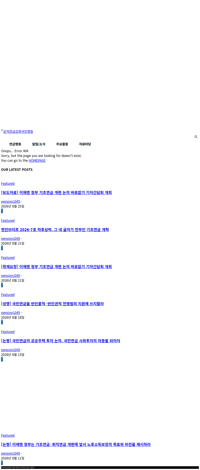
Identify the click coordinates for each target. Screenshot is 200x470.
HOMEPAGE (37, 160)
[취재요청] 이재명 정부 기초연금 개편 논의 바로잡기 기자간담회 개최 (56, 266)
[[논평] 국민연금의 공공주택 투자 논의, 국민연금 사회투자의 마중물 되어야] (52, 326)
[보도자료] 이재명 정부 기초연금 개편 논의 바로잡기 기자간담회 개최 (56, 192)
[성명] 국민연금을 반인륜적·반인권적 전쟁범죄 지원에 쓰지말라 (52, 303)
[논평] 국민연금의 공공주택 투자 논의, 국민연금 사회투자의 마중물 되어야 (60, 340)
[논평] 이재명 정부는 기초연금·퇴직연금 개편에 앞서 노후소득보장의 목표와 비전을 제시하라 (76, 444)
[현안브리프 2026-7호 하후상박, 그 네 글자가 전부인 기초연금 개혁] (47, 215)
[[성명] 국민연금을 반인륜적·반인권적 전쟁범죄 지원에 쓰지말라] (45, 289)
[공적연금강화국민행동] (100, 131)
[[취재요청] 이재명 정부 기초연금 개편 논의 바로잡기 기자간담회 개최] (49, 252)
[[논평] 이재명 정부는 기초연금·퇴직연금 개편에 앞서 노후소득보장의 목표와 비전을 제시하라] (53, 430)
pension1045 (10, 201)
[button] (196, 137)
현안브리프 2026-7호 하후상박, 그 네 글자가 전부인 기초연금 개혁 (55, 229)
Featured (8, 183)
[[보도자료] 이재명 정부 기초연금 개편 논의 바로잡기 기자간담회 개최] (49, 178)
